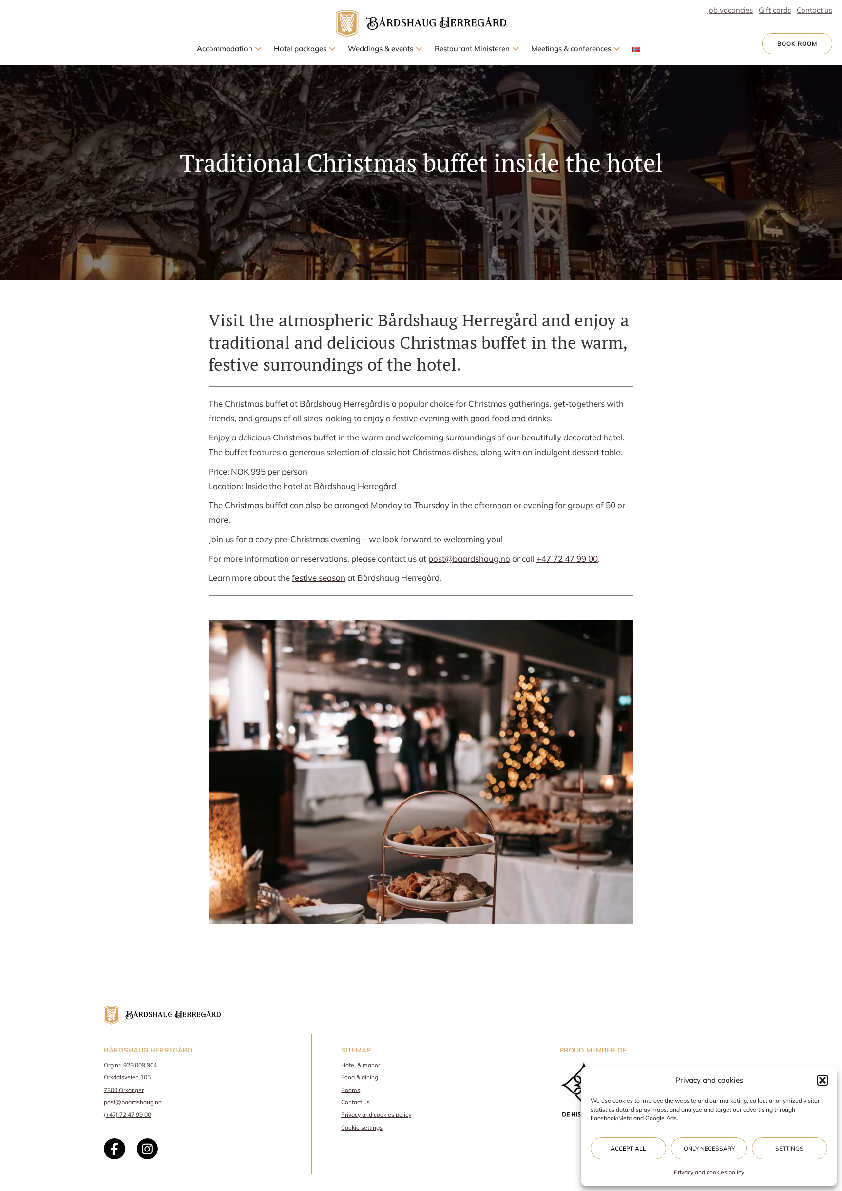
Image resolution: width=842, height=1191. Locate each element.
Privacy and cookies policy (709, 1172)
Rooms (350, 1089)
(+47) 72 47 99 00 (127, 1114)
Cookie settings (362, 1127)
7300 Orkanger (124, 1089)
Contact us (355, 1102)
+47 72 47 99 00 (567, 559)
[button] (822, 1080)
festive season (318, 578)
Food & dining (359, 1077)
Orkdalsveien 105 (127, 1077)
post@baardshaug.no (133, 1102)
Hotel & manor (360, 1065)
